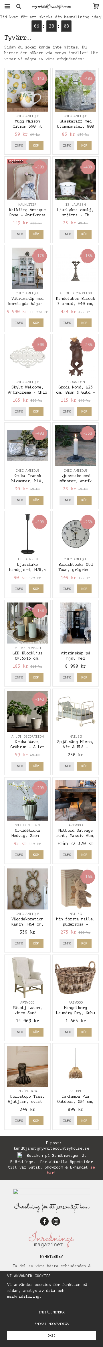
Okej (51, 1336)
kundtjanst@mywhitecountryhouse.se (51, 1148)
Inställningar (52, 1312)
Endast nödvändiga (52, 1324)
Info (19, 145)
